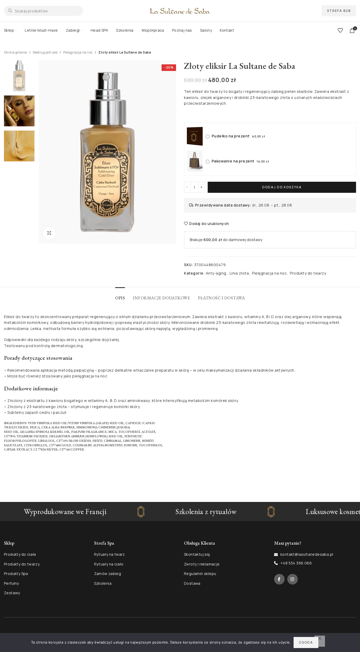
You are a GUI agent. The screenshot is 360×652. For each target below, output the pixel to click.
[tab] (120, 295)
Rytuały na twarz (109, 554)
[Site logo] (180, 10)
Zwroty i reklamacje (202, 564)
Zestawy (12, 592)
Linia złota (239, 273)
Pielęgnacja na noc (78, 52)
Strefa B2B (339, 10)
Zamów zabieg (107, 573)
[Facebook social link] (279, 579)
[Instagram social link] (292, 579)
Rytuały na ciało (109, 564)
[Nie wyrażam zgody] (319, 641)
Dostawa (192, 583)
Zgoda (306, 642)
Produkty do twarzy (308, 273)
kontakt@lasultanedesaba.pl (306, 554)
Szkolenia (103, 583)
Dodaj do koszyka (282, 187)
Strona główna (15, 52)
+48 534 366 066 (296, 562)
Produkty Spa (16, 573)
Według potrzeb (45, 52)
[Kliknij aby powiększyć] (49, 233)
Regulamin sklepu (200, 573)
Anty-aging (216, 273)
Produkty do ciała (20, 554)
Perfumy (11, 583)
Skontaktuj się (197, 554)
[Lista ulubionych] (340, 30)
